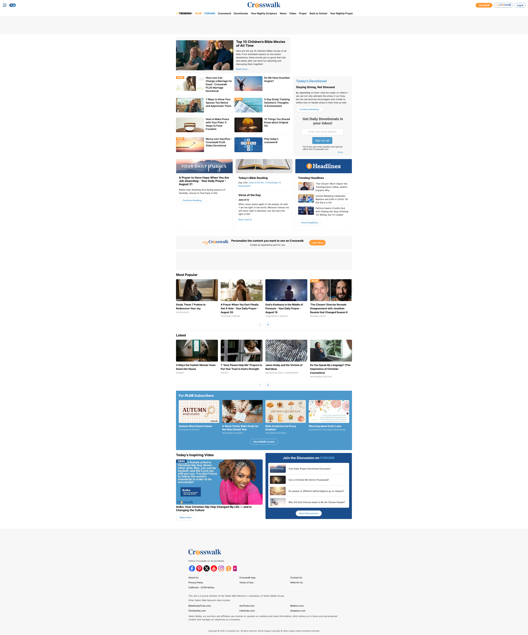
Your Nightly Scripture (264, 13)
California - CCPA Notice (201, 587)
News (283, 13)
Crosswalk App (247, 577)
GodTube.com (246, 605)
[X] (207, 568)
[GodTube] (236, 568)
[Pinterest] (199, 568)
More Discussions (308, 513)
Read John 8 (244, 219)
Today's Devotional (311, 81)
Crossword (224, 13)
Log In (520, 5)
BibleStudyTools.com (199, 605)
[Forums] (228, 568)
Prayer (303, 13)
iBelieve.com (297, 605)
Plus (198, 13)
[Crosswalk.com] (264, 5)
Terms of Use (246, 582)
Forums (209, 13)
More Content (264, 441)
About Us (193, 577)
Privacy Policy (195, 582)
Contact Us (296, 577)
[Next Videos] (268, 324)
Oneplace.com (297, 610)
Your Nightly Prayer (341, 13)
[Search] (12, 5)
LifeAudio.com (247, 610)
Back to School (318, 13)
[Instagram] (221, 568)
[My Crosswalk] (503, 5)
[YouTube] (214, 568)
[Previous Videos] (260, 324)
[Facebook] (192, 568)
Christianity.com (197, 610)
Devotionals (241, 13)
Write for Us (296, 582)
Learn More (317, 242)
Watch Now (185, 517)
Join (484, 5)
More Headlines (310, 222)
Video (292, 13)
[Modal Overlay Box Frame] (323, 135)
